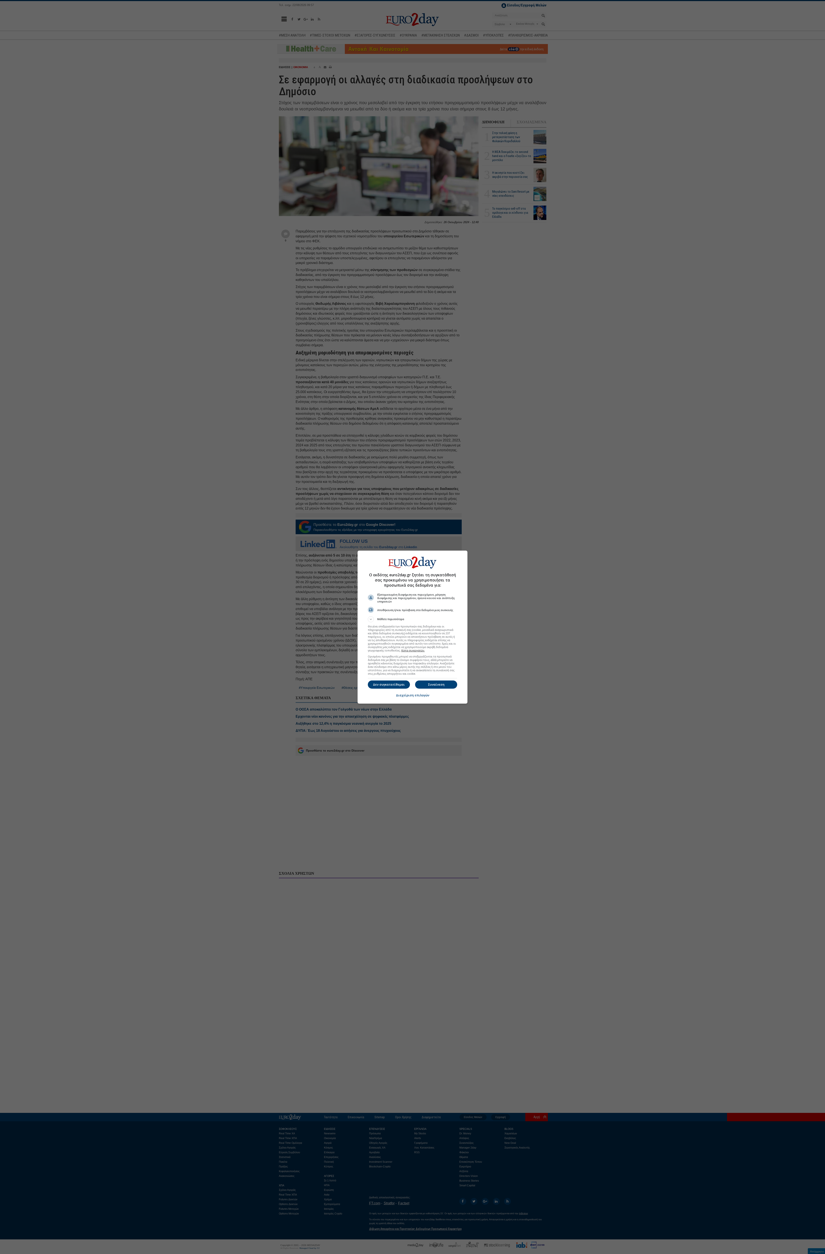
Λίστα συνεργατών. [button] (413, 650)
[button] (412, 619)
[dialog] (413, 627)
